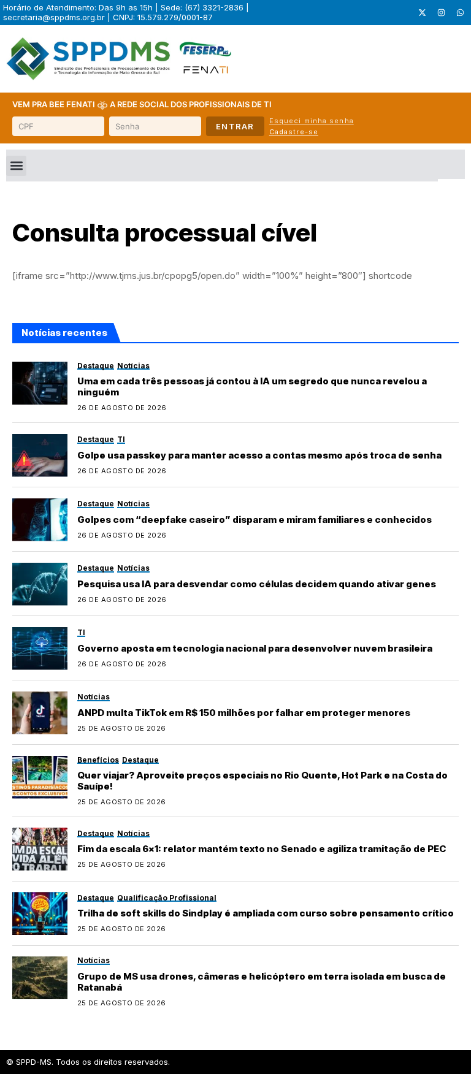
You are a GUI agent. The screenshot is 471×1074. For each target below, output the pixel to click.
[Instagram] (441, 13)
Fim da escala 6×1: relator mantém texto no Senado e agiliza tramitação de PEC (261, 849)
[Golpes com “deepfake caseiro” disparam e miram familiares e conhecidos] (39, 519)
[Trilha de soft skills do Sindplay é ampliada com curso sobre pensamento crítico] (39, 913)
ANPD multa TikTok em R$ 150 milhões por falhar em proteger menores (243, 712)
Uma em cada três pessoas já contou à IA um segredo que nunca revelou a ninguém (252, 386)
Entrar (235, 126)
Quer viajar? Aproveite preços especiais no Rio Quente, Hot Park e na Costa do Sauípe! (262, 780)
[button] (16, 166)
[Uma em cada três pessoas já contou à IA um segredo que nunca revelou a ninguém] (39, 383)
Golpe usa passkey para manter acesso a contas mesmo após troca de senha (259, 455)
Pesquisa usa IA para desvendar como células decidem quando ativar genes (256, 584)
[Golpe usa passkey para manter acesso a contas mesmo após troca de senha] (39, 455)
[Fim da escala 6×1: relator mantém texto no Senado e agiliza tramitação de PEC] (39, 849)
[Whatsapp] (460, 13)
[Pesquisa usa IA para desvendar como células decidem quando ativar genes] (39, 584)
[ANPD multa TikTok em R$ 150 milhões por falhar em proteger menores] (39, 712)
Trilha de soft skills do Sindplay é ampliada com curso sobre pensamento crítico (265, 913)
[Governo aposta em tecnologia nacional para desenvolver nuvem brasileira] (39, 648)
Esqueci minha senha (311, 120)
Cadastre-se (293, 132)
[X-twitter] (422, 13)
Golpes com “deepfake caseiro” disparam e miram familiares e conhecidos (254, 519)
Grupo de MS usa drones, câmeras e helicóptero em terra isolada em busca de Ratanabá (261, 981)
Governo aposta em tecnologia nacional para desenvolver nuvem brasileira (254, 648)
